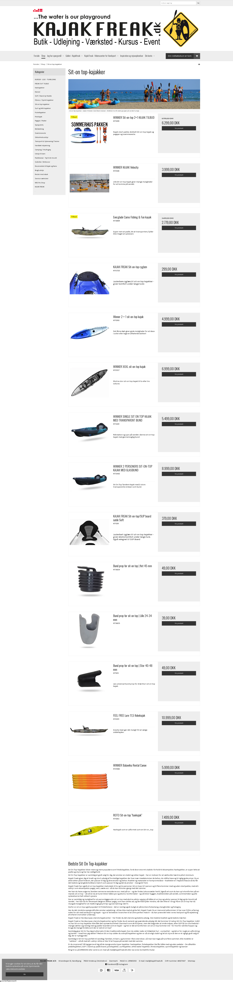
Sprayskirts (39, 125)
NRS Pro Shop (40, 183)
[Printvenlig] (199, 64)
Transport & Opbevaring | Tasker (47, 141)
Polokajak (38, 117)
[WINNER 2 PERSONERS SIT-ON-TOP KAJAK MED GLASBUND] (89, 483)
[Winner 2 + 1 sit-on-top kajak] (89, 334)
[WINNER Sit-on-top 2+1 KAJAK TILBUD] (89, 135)
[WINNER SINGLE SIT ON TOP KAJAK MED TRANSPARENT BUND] (89, 434)
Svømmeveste (40, 133)
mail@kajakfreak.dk (154, 961)
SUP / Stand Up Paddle (43, 96)
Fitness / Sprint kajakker (44, 100)
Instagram (123, 964)
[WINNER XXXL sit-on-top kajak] (89, 384)
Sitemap (191, 961)
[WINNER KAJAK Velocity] (89, 184)
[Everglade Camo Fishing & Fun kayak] (89, 234)
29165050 (132, 961)
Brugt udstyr (39, 170)
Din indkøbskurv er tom (179, 56)
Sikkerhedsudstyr (41, 137)
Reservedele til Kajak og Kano (46, 166)
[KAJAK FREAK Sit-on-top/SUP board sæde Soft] (89, 533)
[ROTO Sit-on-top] (89, 832)
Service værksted (41, 178)
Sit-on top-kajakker (42, 104)
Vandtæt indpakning (42, 145)
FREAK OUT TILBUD (42, 84)
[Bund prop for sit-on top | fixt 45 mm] (89, 583)
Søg (198, 3)
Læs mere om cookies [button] (15, 969)
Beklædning (39, 129)
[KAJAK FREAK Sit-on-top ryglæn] (89, 284)
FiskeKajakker (40, 112)
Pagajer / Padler (40, 121)
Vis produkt (179, 128)
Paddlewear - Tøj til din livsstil (46, 158)
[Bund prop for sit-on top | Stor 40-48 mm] (89, 683)
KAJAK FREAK (39, 187)
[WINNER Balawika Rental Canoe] (89, 782)
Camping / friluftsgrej (43, 150)
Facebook (111, 964)
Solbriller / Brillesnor (42, 162)
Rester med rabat (41, 174)
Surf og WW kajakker (43, 108)
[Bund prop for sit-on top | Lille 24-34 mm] (89, 633)
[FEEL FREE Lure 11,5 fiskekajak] (89, 733)
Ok (24, 974)
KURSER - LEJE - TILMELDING (45, 79)
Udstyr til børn (40, 154)
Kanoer (37, 92)
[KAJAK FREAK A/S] (116, 28)
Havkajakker (39, 88)
